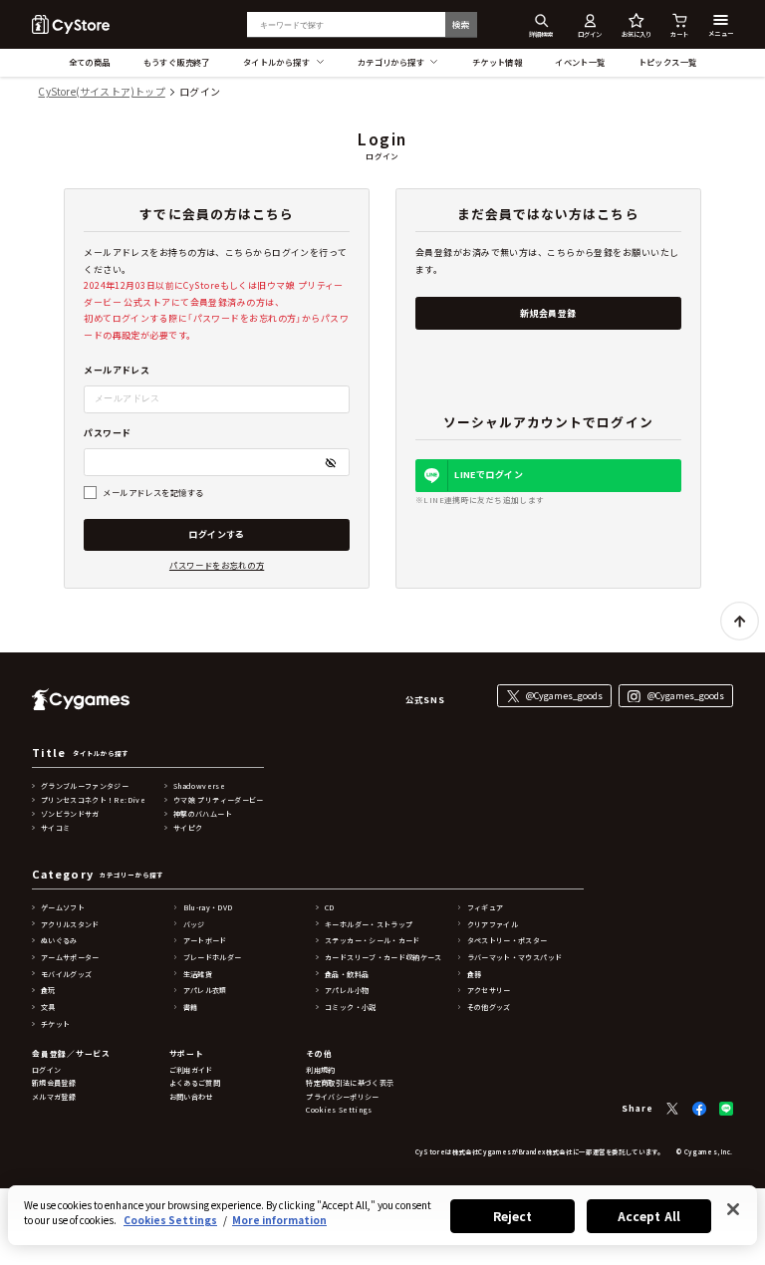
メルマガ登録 (54, 1097)
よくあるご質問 (194, 1083)
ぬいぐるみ (59, 940)
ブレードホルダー (212, 957)
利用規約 (320, 1070)
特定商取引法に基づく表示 (349, 1083)
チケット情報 (497, 62)
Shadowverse (199, 786)
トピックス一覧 (667, 62)
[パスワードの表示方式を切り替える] (330, 462)
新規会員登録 (548, 313)
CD (330, 907)
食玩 (48, 990)
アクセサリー (489, 990)
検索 (460, 24)
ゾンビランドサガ (70, 814)
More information (279, 1219)
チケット (55, 1024)
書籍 (190, 1007)
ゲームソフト (63, 907)
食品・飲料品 (347, 974)
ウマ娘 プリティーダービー (218, 800)
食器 (474, 974)
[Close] (733, 1209)
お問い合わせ (191, 1097)
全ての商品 (90, 62)
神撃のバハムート (202, 814)
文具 (48, 1007)
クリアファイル (492, 924)
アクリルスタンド (70, 924)
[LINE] (726, 1109)
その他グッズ (489, 1007)
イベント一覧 (580, 62)
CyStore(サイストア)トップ (101, 92)
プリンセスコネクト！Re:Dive (93, 800)
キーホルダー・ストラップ (368, 924)
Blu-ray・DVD (208, 907)
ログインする (216, 534)
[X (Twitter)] (672, 1109)
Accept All (649, 1215)
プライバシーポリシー (343, 1097)
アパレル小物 (347, 990)
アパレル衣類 (205, 990)
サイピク (187, 828)
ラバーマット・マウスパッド (515, 957)
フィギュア (485, 907)
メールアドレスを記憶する (153, 492)
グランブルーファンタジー (84, 786)
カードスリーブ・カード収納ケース (383, 957)
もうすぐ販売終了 (176, 62)
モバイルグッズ (66, 974)
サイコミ (55, 828)
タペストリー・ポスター (507, 940)
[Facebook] (699, 1109)
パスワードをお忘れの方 (216, 565)
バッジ (194, 924)
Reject (513, 1215)
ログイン (46, 1070)
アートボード (205, 940)
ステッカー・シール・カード (372, 940)
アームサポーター (70, 957)
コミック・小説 (350, 1007)
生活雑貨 (197, 974)
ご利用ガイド (191, 1070)
